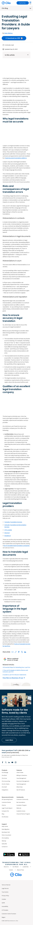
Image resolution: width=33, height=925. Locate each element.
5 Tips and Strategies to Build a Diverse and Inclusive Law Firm (15, 671)
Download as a (14, 38)
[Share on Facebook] (19, 652)
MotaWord (7, 535)
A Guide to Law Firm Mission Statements (14, 675)
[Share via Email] (12, 652)
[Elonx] (6, 762)
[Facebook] (2, 762)
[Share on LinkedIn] (25, 652)
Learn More (9, 740)
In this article (10, 55)
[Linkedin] (9, 762)
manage (4, 723)
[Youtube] (12, 762)
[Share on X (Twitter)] (22, 652)
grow (12, 723)
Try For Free (22, 3)
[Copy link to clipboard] (15, 652)
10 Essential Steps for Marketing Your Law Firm (16, 667)
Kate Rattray (8, 33)
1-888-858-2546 (22, 750)
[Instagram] (15, 762)
